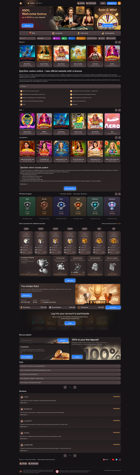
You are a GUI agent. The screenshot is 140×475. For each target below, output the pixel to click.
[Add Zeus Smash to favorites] (67, 47)
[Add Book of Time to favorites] (84, 115)
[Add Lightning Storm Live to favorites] (67, 142)
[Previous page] (65, 455)
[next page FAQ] (74, 387)
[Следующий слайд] (119, 42)
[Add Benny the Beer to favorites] (84, 47)
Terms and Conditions (30, 459)
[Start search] (21, 38)
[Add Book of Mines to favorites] (50, 47)
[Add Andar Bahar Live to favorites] (101, 142)
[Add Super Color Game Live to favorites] (118, 142)
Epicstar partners (51, 459)
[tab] (32, 33)
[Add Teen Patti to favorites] (101, 47)
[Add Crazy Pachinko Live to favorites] (84, 142)
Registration (111, 3)
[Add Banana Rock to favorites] (33, 115)
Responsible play (42, 459)
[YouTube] (113, 459)
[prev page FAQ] (65, 387)
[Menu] (119, 3)
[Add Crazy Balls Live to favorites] (50, 142)
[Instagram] (120, 459)
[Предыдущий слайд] (116, 42)
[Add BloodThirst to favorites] (33, 47)
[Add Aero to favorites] (118, 115)
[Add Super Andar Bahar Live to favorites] (33, 142)
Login (102, 3)
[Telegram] (116, 459)
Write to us (22, 459)
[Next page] (74, 455)
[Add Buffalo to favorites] (118, 47)
